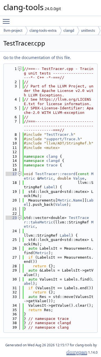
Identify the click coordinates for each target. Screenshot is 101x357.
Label (49, 187)
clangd (68, 30)
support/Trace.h (63, 139)
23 (11, 218)
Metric (46, 178)
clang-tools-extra (42, 30)
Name (77, 200)
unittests (88, 30)
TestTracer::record (55, 174)
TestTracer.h (59, 134)
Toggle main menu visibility (7, 21)
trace (52, 165)
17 (11, 174)
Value (78, 178)
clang (52, 156)
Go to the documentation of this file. (37, 57)
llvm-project (13, 30)
